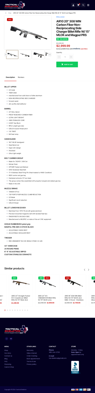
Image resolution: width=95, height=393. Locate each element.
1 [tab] (5, 310)
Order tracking (32, 356)
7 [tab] (20, 310)
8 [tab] (22, 310)
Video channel (32, 353)
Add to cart (68, 64)
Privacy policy (31, 364)
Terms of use (31, 361)
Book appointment (33, 359)
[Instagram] (6, 339)
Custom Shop (9, 367)
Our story (7, 353)
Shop (9, 13)
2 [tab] (7, 310)
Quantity (59, 52)
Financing (7, 364)
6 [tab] (17, 310)
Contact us (8, 356)
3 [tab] (10, 310)
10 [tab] (27, 310)
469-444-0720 (54, 352)
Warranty (30, 350)
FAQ (5, 361)
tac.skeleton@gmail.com (57, 358)
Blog (5, 359)
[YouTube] (11, 339)
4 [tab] (12, 310)
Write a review (60, 17)
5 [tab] (15, 310)
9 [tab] (25, 310)
